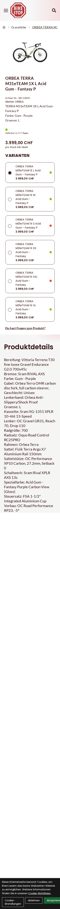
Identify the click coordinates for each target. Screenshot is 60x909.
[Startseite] (4, 27)
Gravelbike (18, 27)
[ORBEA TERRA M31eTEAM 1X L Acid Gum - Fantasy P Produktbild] (30, 53)
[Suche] (54, 10)
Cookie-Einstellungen (13, 902)
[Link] (5, 10)
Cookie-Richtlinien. (39, 893)
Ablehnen (34, 900)
